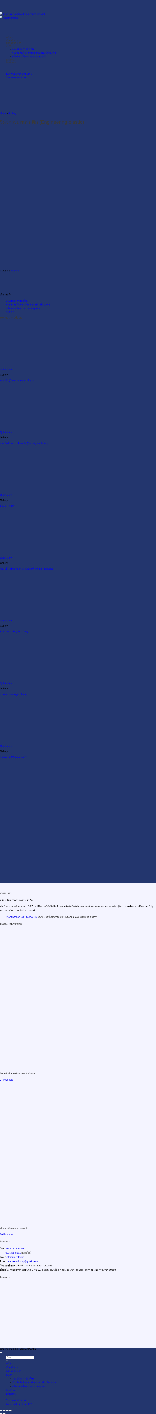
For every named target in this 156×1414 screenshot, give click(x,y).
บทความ (10, 1390)
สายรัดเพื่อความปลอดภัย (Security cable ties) (24, 443)
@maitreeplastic (15, 1257)
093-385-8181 (13, 1253)
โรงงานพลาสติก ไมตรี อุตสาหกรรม (21, 917)
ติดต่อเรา (11, 1394)
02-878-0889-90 (15, 1248)
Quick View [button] (6, 369)
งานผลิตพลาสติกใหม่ (17, 301)
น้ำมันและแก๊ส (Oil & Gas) (14, 631)
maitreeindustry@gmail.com (22, 1261)
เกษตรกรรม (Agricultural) (13, 694)
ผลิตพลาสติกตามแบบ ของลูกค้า (23, 308)
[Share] (7, 1410)
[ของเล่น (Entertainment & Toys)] (13, 143)
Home (3, 113)
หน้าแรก (10, 1363)
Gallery (12, 113)
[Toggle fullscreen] (4, 1410)
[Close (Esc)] (10, 1410)
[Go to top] (1, 1352)
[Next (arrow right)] (4, 1413)
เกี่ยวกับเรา (12, 1367)
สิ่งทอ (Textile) (7, 506)
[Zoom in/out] (1, 1410)
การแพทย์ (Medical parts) (13, 757)
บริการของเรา (13, 1371)
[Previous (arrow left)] (1, 1413)
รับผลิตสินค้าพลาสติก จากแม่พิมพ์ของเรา (28, 304)
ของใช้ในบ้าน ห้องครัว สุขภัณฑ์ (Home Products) (26, 568)
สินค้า (9, 1375)
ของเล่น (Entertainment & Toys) (17, 380)
